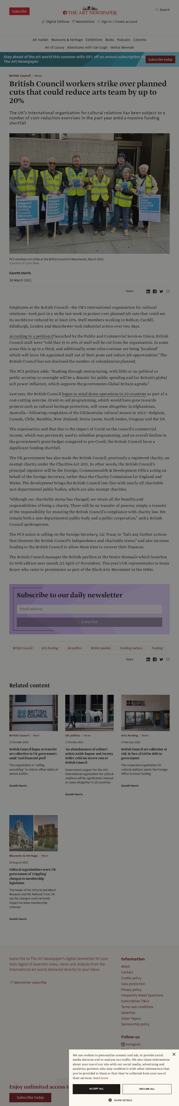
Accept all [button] (96, 1088)
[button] (122, 1100)
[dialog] (124, 1077)
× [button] (174, 1054)
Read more (100, 1078)
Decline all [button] (147, 1089)
